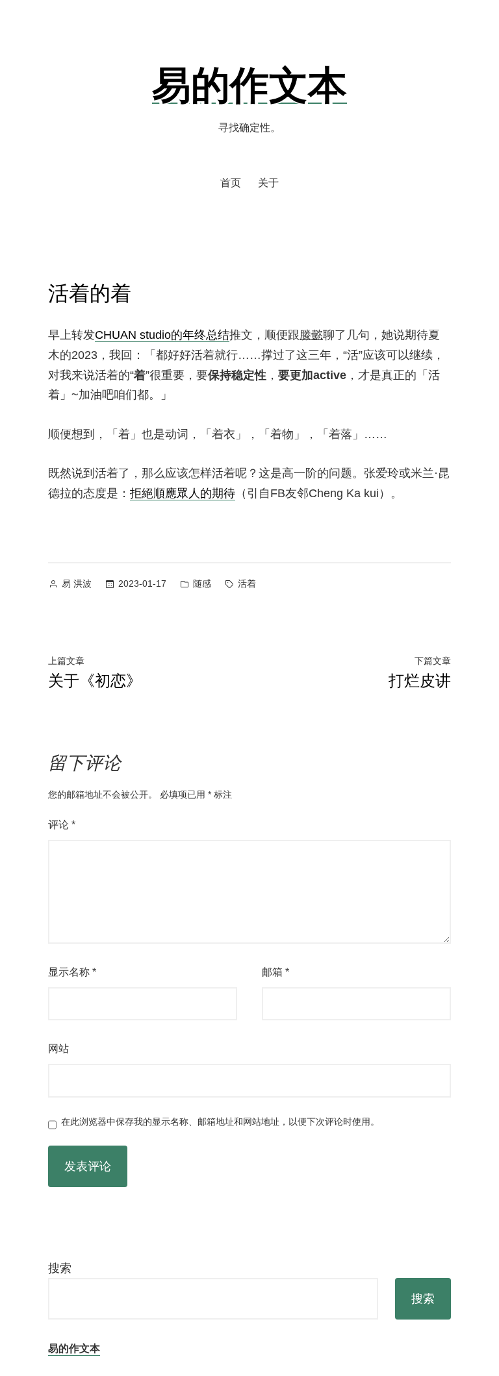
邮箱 (275, 971)
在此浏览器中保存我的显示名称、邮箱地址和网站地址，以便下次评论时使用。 (220, 1121)
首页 (230, 182)
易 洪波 (77, 583)
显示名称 (72, 971)
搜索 (59, 1268)
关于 (268, 182)
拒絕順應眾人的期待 (182, 493)
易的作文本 (249, 83)
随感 (202, 583)
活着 (247, 583)
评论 (61, 824)
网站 (58, 1048)
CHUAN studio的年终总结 (162, 334)
